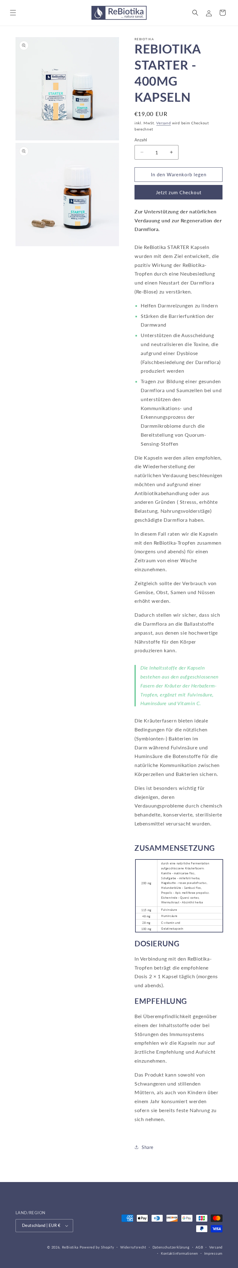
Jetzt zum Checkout (178, 192)
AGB (199, 1247)
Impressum (213, 1253)
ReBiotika (70, 1247)
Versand (163, 123)
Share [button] (147, 1147)
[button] (13, 12)
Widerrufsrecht (133, 1247)
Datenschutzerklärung (171, 1247)
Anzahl (140, 139)
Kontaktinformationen (179, 1253)
